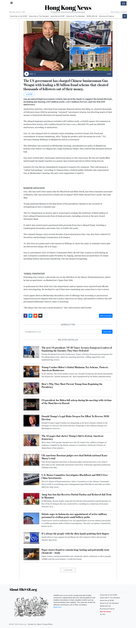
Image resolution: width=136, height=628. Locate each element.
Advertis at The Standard (75, 16)
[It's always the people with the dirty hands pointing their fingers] (31, 538)
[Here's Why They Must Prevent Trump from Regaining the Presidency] (31, 388)
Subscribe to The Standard (39, 16)
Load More (68, 570)
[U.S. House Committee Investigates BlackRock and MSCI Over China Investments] (31, 479)
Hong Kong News (68, 7)
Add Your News (105, 611)
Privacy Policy (47, 624)
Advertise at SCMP (57, 16)
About (39, 624)
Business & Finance (106, 16)
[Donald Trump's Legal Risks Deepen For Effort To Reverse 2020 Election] (31, 421)
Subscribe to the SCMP (18, 16)
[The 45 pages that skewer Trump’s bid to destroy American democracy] (31, 440)
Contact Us (32, 624)
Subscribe (107, 332)
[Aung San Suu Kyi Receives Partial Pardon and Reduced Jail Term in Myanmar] (31, 499)
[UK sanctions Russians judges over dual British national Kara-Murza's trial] (31, 459)
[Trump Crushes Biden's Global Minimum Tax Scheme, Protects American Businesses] (31, 371)
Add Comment (106, 316)
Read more (57, 607)
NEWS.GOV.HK (92, 16)
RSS (103, 614)
